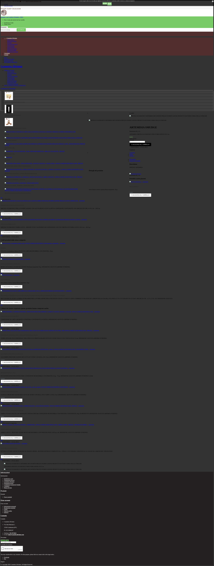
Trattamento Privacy (9, 480)
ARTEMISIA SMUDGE (11, 140)
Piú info (109, 3)
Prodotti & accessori (12, 51)
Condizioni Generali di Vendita (12, 484)
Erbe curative (10, 39)
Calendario (7, 53)
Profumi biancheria (12, 44)
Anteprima (145, 181)
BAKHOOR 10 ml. (10, 148)
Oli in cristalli (10, 47)
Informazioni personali (10, 506)
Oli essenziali (10, 45)
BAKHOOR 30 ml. (10, 154)
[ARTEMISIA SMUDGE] (43, 137)
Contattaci (6, 486)
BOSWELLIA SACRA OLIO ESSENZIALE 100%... (18, 193)
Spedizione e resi (8, 478)
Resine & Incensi (11, 41)
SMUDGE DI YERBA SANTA (8, 224)
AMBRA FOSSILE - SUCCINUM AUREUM (12, 410)
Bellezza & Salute (12, 48)
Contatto (4, 516)
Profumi (9, 42)
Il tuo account (5, 500)
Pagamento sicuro (8, 483)
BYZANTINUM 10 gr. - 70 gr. (8, 372)
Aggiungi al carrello (140, 144)
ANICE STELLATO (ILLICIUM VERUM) (15, 128)
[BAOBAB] (8, 157)
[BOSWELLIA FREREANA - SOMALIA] (43, 177)
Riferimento (132, 131)
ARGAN (7, 134)
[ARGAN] (40, 131)
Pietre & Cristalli (11, 50)
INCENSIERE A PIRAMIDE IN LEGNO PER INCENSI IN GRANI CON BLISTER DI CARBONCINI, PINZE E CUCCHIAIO (33, 295)
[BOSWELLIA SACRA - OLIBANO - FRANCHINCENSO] (22, 183)
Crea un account (16, 8)
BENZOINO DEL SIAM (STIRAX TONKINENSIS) (18, 166)
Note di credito (8, 511)
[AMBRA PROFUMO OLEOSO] (9, 112)
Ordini (5, 509)
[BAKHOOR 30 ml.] (35, 151)
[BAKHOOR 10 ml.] (46, 145)
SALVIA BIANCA (134, 186)
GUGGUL (3, 248)
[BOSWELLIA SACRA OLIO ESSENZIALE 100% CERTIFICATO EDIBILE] (46, 190)
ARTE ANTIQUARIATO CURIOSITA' (15, 85)
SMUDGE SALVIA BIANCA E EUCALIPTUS (12, 205)
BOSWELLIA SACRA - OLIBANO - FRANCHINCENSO (19, 185)
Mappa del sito (8, 487)
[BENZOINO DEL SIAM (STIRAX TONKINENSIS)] (44, 163)
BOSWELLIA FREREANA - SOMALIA (15, 179)
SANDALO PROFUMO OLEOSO (9, 391)
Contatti (6, 55)
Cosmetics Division (10, 38)
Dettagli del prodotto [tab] (134, 161)
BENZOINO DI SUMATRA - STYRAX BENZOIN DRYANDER (21, 173)
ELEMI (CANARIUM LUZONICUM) (10, 263)
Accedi (9, 8)
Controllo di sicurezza (6, 544)
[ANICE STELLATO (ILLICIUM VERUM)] (9, 125)
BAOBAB (7, 160)
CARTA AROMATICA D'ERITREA (10, 316)
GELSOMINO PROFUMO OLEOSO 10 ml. (12, 354)
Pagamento (4, 27)
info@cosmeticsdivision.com (16, 534)
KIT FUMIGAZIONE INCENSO (9, 448)
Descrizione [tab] (132, 159)
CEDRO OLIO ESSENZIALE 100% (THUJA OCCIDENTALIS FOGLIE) (19, 335)
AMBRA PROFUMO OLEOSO (13, 115)
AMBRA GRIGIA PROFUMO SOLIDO (11, 429)
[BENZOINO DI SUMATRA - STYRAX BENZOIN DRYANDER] (46, 171)
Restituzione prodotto (9, 508)
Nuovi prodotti (8, 497)
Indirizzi (6, 512)
